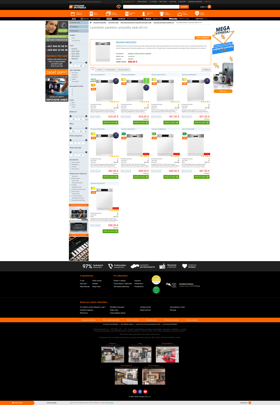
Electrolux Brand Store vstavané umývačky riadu (136, 22)
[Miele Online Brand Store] (179, 18)
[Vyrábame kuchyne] (189, 266)
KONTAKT (207, 2)
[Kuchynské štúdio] (167, 266)
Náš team (83, 283)
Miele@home (75, 164)
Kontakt (95, 283)
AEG (73, 38)
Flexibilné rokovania (117, 307)
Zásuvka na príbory (77, 182)
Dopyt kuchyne (145, 310)
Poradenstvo (139, 286)
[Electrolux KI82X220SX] (102, 61)
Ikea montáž (75, 81)
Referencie (84, 313)
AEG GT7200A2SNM (188, 129)
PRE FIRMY (163, 2)
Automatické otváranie (78, 198)
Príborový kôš (76, 193)
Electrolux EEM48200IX (98, 75)
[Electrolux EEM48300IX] (134, 101)
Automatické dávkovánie (78, 200)
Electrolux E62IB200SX (158, 129)
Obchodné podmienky (121, 286)
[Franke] (109, 18)
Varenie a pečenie (132, 320)
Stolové (74, 79)
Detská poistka (76, 178)
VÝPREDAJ (206, 70)
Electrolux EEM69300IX (189, 75)
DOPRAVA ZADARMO (195, 2)
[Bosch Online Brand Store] (153, 18)
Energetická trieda (76, 86)
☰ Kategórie (74, 27)
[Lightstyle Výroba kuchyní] (201, 18)
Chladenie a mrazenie (171, 320)
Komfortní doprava (86, 310)
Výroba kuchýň (145, 307)
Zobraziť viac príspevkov (79, 235)
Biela (73, 102)
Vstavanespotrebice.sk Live (79, 205)
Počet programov (76, 136)
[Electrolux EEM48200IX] (104, 101)
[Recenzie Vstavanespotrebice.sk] (156, 280)
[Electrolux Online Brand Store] (91, 18)
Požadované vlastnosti (78, 173)
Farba (72, 100)
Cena (72, 45)
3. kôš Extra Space (77, 195)
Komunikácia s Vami (177, 307)
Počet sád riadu (75, 148)
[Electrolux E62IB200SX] (165, 155)
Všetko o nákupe (120, 281)
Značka (72, 35)
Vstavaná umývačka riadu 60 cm (163, 22)
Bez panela (75, 72)
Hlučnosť (73, 112)
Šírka (71, 124)
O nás (82, 281)
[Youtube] (145, 395)
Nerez (73, 107)
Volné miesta (97, 281)
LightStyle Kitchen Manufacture (148, 324)
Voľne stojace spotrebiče (111, 320)
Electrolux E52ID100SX (98, 183)
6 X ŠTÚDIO (153, 2)
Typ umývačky (75, 70)
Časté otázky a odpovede (123, 283)
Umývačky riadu (113, 22)
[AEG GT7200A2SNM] (196, 155)
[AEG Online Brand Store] (73, 18)
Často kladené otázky (118, 313)
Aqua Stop (74, 176)
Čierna (73, 104)
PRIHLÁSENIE (142, 2)
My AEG (74, 166)
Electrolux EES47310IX (158, 75)
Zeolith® (74, 185)
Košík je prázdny (51, 403)
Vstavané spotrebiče (99, 22)
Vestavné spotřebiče (110, 324)
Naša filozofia (85, 286)
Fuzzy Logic (75, 180)
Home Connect (76, 162)
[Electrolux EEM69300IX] (195, 101)
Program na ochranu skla (78, 189)
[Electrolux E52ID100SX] (104, 210)
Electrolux (76, 40)
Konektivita (74, 160)
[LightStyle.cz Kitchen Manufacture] (79, 249)
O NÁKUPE (182, 2)
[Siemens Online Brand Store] (127, 18)
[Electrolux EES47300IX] (104, 155)
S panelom (75, 75)
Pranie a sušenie (191, 320)
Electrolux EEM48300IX (128, 75)
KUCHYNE (172, 2)
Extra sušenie (75, 191)
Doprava (138, 281)
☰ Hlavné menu (75, 22)
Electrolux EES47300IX (98, 129)
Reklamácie (139, 283)
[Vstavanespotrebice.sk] (140, 395)
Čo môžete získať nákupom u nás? (92, 307)
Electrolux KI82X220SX (126, 42)
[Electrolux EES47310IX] (165, 101)
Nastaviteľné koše (77, 187)
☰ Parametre (74, 31)
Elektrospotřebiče (170, 324)
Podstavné (75, 77)
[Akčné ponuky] (119, 7)
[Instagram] (135, 395)
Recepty (173, 310)
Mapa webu (96, 286)
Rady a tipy (114, 310)
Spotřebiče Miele (127, 324)
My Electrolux (75, 169)
